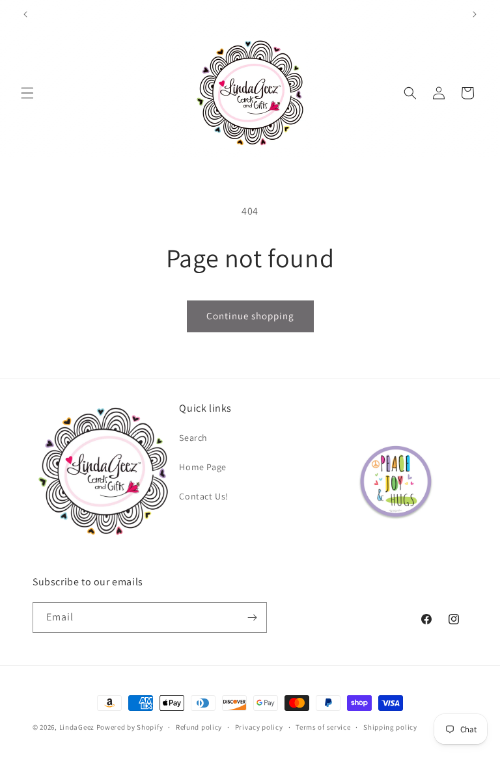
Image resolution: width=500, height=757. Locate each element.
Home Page (202, 467)
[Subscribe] (252, 617)
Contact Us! (204, 496)
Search (193, 438)
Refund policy (199, 727)
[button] (27, 93)
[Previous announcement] (25, 14)
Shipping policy (390, 727)
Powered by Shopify (129, 727)
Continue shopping (250, 316)
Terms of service (323, 727)
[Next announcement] (474, 14)
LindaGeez (76, 727)
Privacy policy (259, 727)
